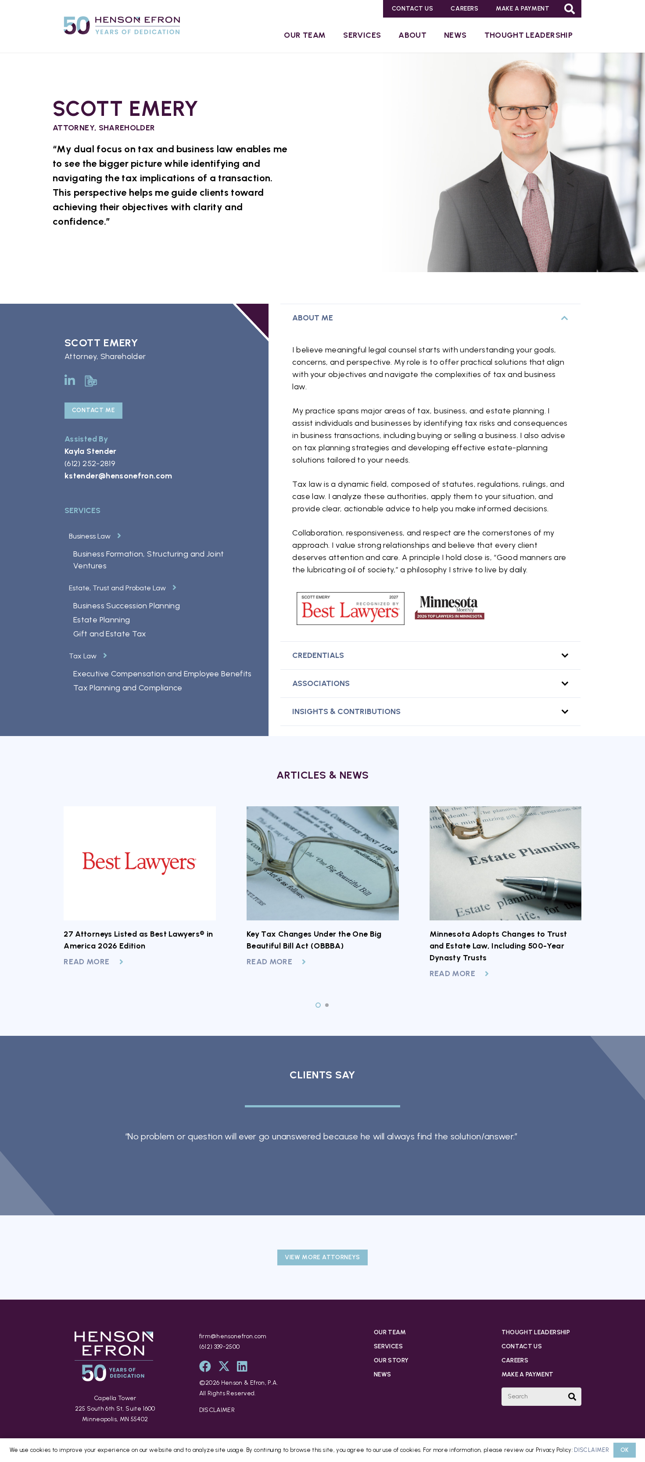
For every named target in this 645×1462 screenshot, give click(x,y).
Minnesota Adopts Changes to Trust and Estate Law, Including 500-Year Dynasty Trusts (498, 946)
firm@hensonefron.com (233, 1336)
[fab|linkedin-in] (69, 380)
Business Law (90, 536)
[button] (569, 9)
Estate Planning (101, 620)
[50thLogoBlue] (122, 27)
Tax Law (83, 656)
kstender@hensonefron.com (118, 476)
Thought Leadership (536, 1332)
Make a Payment (528, 1374)
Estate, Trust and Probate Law (117, 588)
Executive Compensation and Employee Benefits (162, 674)
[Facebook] (205, 1366)
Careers (515, 1360)
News (382, 1374)
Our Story (391, 1360)
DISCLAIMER (217, 1410)
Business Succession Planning (126, 606)
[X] (224, 1366)
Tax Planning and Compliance (128, 688)
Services (388, 1346)
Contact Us (522, 1346)
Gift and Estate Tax (110, 634)
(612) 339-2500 (219, 1347)
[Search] (572, 1396)
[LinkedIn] (242, 1366)
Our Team (390, 1332)
